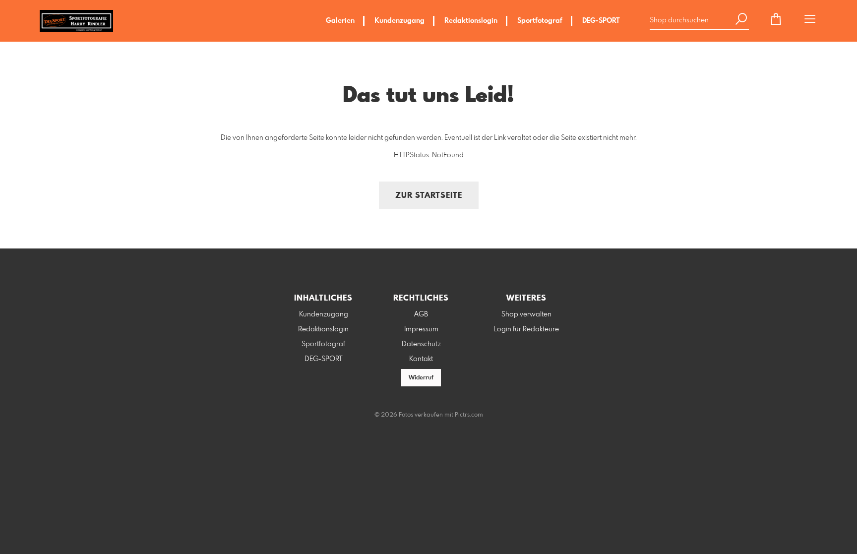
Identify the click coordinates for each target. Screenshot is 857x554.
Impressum (421, 329)
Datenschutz (421, 344)
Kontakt (421, 359)
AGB (421, 314)
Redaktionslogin (470, 20)
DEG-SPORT (601, 20)
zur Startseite (428, 195)
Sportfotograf (539, 20)
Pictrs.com (469, 415)
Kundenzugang (399, 20)
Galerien (340, 20)
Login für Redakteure (526, 329)
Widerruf (421, 378)
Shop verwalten (526, 314)
